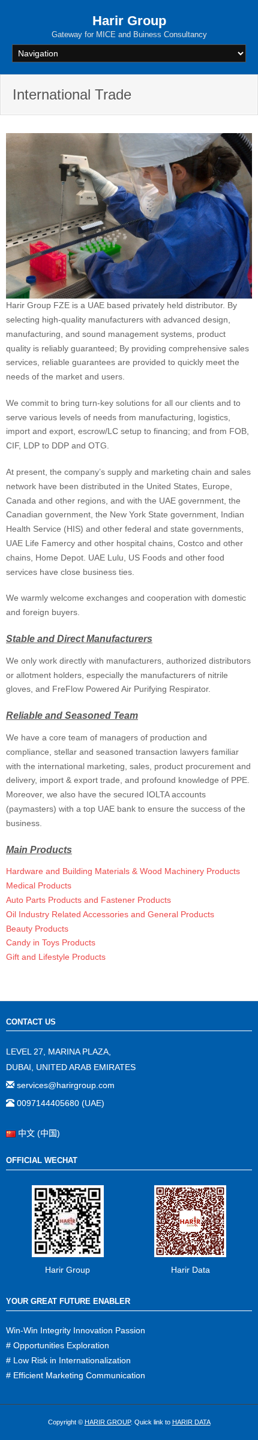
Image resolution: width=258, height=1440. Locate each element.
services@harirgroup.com (64, 1085)
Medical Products (38, 885)
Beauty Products (37, 928)
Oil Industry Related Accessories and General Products (110, 914)
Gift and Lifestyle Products (56, 957)
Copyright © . (90, 1422)
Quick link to (172, 1422)
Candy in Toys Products (50, 942)
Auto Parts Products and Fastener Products (88, 900)
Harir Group (67, 1270)
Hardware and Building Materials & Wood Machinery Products (123, 871)
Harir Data (190, 1270)
